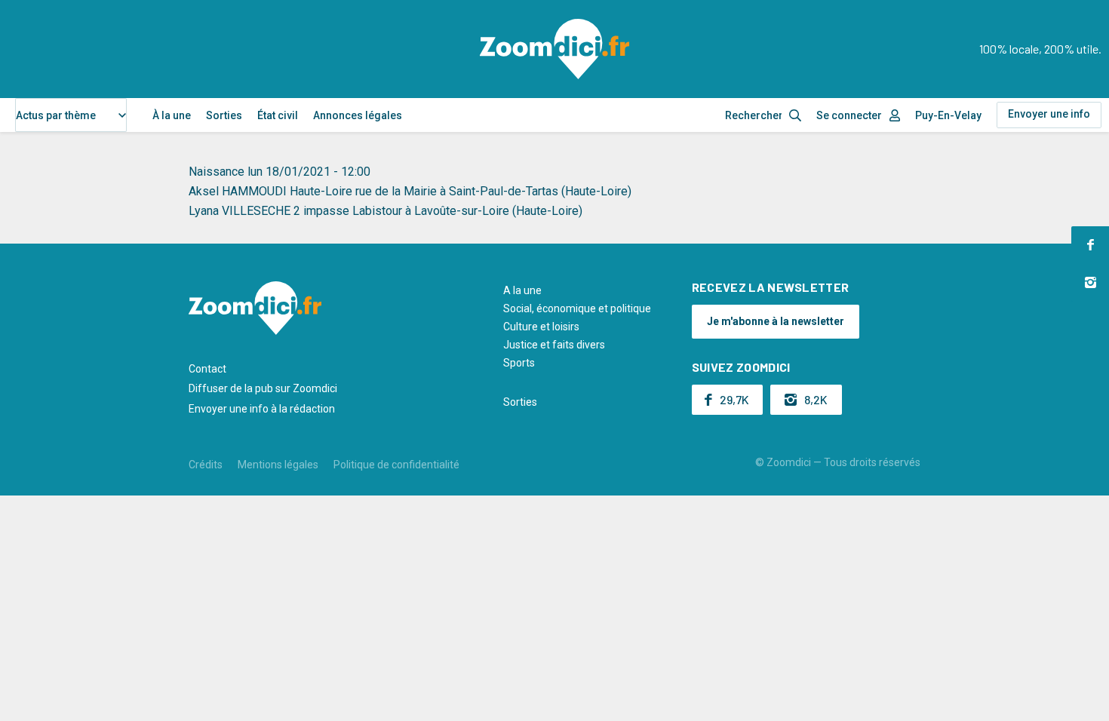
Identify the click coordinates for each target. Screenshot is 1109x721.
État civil (277, 115)
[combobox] (71, 115)
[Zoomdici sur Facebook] (1090, 245)
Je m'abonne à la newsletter (775, 321)
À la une (171, 115)
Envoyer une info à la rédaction (262, 409)
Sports (519, 363)
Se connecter (849, 115)
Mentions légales (278, 465)
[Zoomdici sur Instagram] (1090, 283)
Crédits (206, 465)
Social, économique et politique (577, 308)
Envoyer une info (1049, 114)
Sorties (224, 115)
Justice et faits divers (554, 345)
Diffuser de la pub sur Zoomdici (263, 388)
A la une (522, 290)
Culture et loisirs (541, 327)
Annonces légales (357, 115)
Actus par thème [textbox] (56, 115)
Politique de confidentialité (396, 465)
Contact (207, 369)
